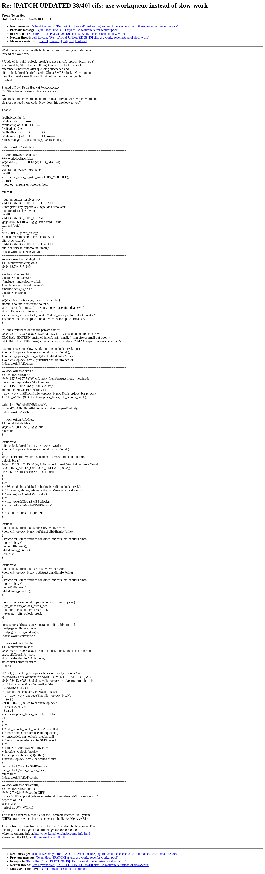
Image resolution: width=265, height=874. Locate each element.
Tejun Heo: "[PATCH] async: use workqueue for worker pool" (77, 30)
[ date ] (43, 41)
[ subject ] (67, 41)
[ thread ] (54, 41)
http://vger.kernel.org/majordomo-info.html (62, 833)
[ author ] (81, 41)
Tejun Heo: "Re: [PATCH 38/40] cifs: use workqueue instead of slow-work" (76, 33)
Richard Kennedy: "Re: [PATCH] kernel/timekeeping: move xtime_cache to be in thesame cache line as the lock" (105, 26)
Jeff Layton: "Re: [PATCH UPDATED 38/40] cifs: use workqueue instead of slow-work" (90, 37)
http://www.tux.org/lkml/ (49, 837)
